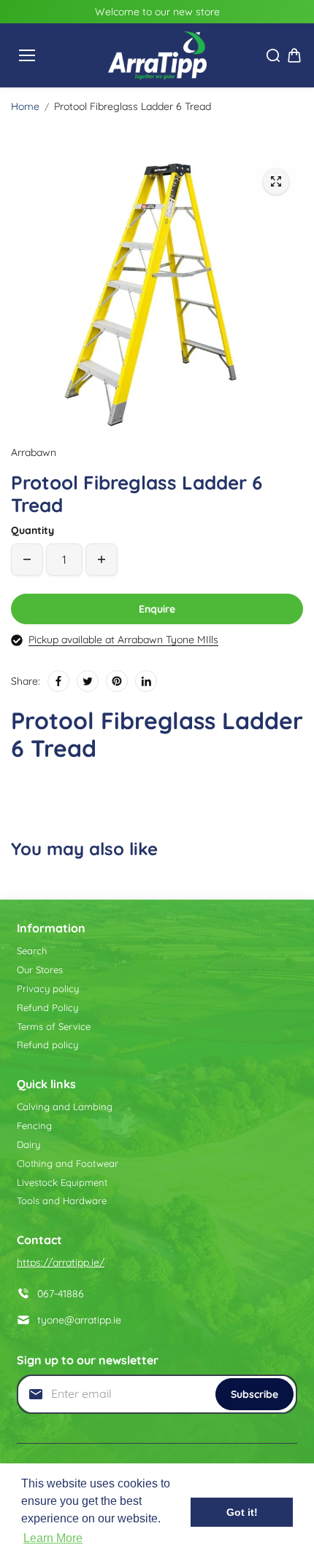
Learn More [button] (53, 1538)
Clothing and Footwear (67, 1163)
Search (32, 950)
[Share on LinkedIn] (146, 681)
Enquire (157, 609)
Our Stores (40, 969)
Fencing (34, 1125)
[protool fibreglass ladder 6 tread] (276, 181)
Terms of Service (54, 1026)
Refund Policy (47, 1007)
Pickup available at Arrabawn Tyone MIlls (123, 639)
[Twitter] (88, 681)
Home (25, 106)
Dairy (28, 1144)
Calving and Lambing (64, 1106)
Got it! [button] (242, 1512)
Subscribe (254, 1394)
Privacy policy (48, 988)
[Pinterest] (117, 681)
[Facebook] (58, 681)
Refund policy (47, 1044)
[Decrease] (27, 559)
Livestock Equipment (62, 1182)
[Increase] (101, 559)
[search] (273, 55)
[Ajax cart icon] (294, 55)
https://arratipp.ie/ (60, 1262)
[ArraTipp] (157, 55)
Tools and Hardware (62, 1200)
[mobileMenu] (27, 55)
